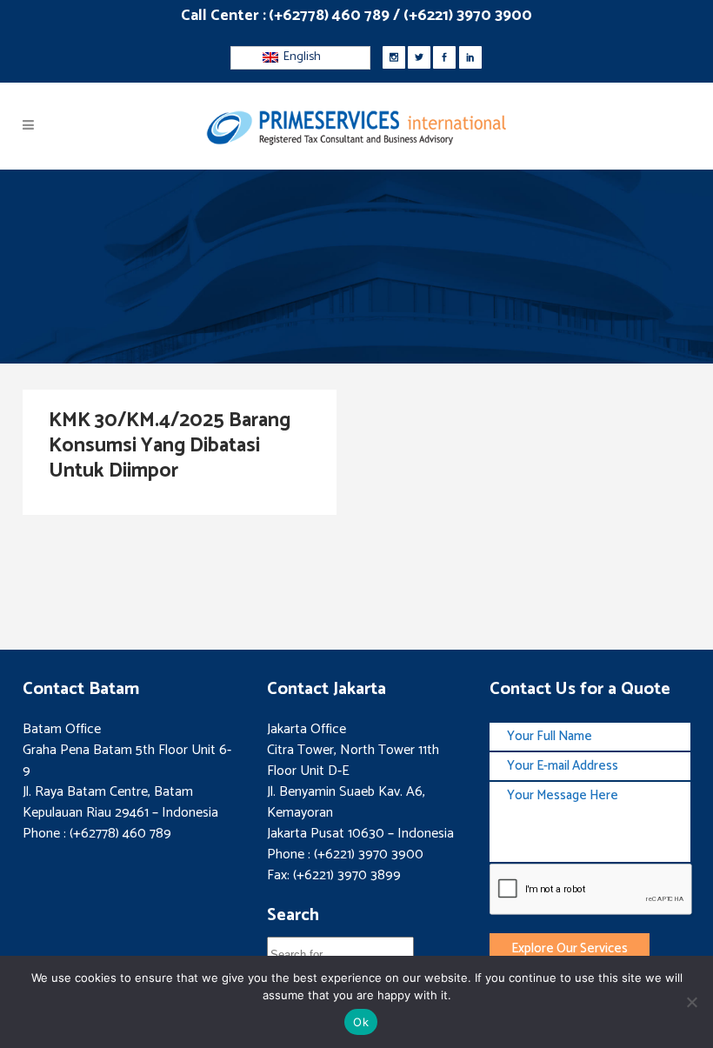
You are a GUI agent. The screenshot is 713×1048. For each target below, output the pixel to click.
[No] (691, 1002)
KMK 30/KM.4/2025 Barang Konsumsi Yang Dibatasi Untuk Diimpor (169, 445)
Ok (361, 1022)
